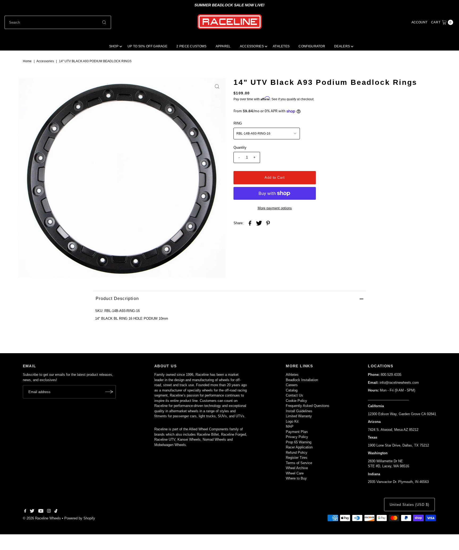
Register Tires (296, 458)
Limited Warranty (299, 416)
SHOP (113, 46)
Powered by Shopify (79, 518)
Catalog (292, 390)
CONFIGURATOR (312, 46)
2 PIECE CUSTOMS (191, 46)
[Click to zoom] (217, 86)
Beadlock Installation (302, 380)
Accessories (45, 61)
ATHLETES (281, 46)
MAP (290, 426)
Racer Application (299, 447)
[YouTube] (41, 512)
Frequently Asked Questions (307, 406)
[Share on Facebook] (250, 223)
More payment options (275, 208)
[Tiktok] (55, 512)
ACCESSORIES (252, 46)
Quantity (239, 147)
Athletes (292, 375)
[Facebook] (25, 512)
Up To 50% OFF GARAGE (147, 46)
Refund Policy (296, 453)
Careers (292, 385)
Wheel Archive (297, 468)
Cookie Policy (296, 401)
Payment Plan (297, 432)
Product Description (117, 298)
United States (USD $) (409, 505)
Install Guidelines (299, 411)
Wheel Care (295, 473)
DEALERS (342, 46)
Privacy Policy (297, 437)
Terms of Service (299, 463)
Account (419, 22)
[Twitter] (32, 512)
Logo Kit (292, 421)
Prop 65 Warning (298, 442)
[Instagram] (49, 512)
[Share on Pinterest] (268, 223)
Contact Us (294, 395)
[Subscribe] (109, 391)
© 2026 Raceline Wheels (42, 518)
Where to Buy (296, 478)
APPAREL (223, 46)
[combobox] (58, 22)
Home (27, 61)
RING (237, 123)
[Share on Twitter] (259, 223)
